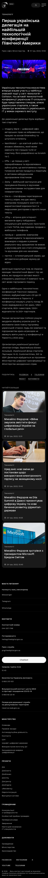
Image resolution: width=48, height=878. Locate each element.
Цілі (3, 739)
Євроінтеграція (9, 792)
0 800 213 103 (8, 681)
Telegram (6, 601)
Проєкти (6, 761)
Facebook (7, 860)
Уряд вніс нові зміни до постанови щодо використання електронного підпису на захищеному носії (22, 474)
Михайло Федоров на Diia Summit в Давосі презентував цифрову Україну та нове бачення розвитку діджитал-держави (23, 504)
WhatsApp (6, 608)
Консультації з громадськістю (10, 811)
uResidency (7, 789)
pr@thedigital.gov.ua (11, 650)
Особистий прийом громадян (15, 816)
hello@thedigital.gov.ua (12, 639)
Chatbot (24, 660)
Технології (7, 14)
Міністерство (9, 719)
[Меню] (43, 5)
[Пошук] (36, 5)
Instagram (21, 860)
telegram (39, 375)
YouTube (6, 865)
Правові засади (9, 729)
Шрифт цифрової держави (15, 743)
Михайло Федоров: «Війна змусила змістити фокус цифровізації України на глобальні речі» (21, 424)
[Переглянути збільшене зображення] (24, 69)
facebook (24, 375)
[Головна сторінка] (5, 5)
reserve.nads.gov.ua (11, 708)
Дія (3, 767)
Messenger (7, 595)
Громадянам (9, 804)
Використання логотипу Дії (14, 747)
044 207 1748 (7, 628)
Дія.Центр (6, 781)
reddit (22, 379)
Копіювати (33, 379)
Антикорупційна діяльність (14, 732)
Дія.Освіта (6, 771)
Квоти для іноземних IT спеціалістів (11, 828)
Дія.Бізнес (6, 774)
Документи (8, 838)
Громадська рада (10, 820)
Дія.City (5, 778)
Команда (6, 725)
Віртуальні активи (10, 796)
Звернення (7, 823)
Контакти (6, 736)
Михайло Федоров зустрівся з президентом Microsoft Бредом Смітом (23, 554)
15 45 (4, 670)
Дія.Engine (6, 785)
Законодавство (9, 851)
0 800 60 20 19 (8, 695)
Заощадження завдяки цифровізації (12, 751)
